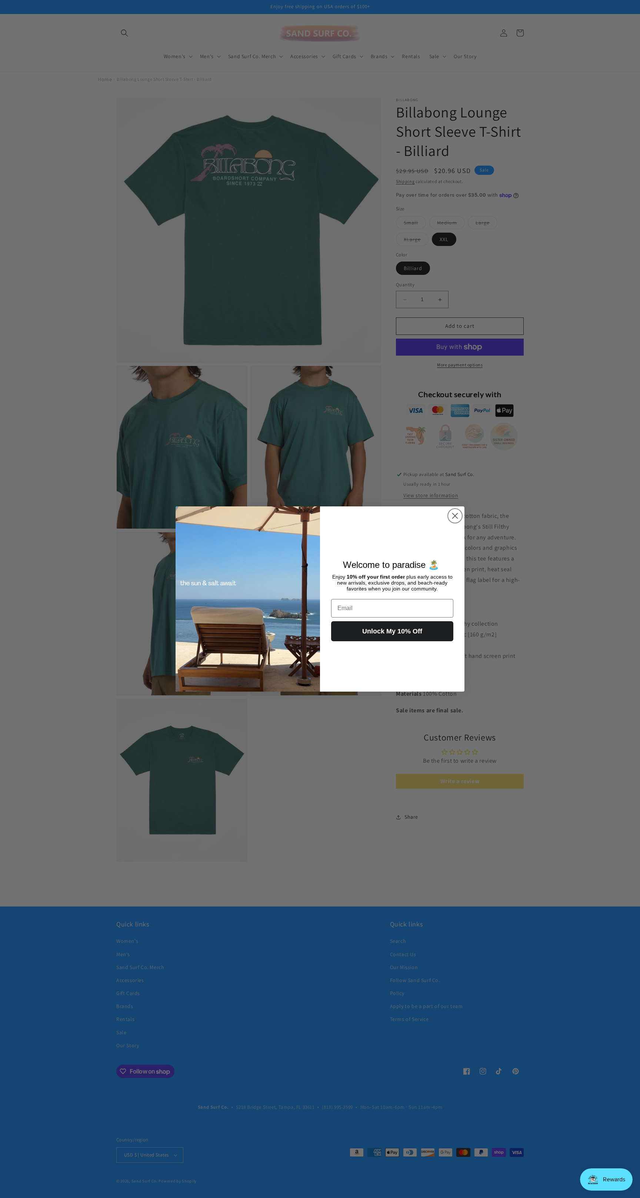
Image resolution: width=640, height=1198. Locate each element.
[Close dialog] (455, 515)
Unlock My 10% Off (392, 631)
